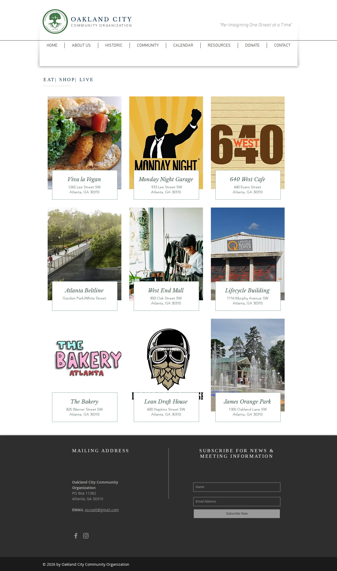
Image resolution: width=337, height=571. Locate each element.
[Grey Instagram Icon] (86, 535)
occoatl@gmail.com (102, 509)
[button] (81, 45)
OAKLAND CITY (101, 19)
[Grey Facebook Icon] (76, 535)
